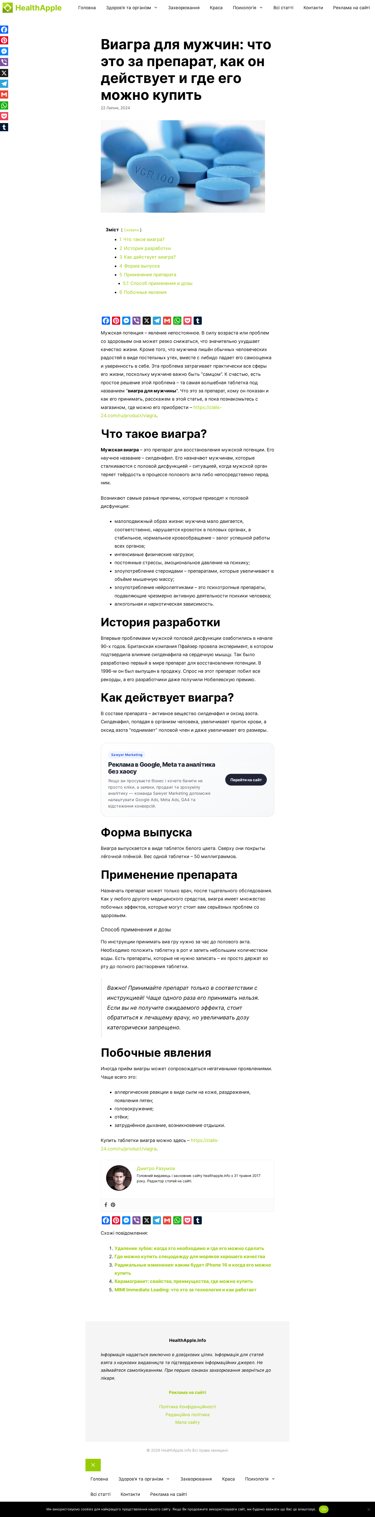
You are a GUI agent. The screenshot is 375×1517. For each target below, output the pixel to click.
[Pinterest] (116, 321)
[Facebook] (106, 321)
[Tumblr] (198, 321)
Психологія (244, 7)
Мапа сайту (187, 1422)
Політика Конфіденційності (187, 1406)
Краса (216, 7)
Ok (323, 1509)
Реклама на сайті (351, 7)
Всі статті (283, 7)
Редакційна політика (188, 1414)
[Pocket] (187, 321)
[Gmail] (167, 321)
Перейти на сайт (246, 779)
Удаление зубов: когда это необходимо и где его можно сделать (189, 1248)
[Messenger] (126, 321)
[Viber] (136, 321)
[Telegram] (157, 321)
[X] (147, 321)
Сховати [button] (131, 230)
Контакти (313, 7)
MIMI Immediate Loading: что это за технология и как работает (186, 1289)
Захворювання (184, 7)
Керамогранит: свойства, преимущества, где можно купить (184, 1281)
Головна (87, 7)
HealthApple (38, 7)
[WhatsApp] (177, 321)
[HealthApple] (8, 8)
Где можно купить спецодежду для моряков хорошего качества (190, 1256)
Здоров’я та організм (128, 7)
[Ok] (368, 1509)
